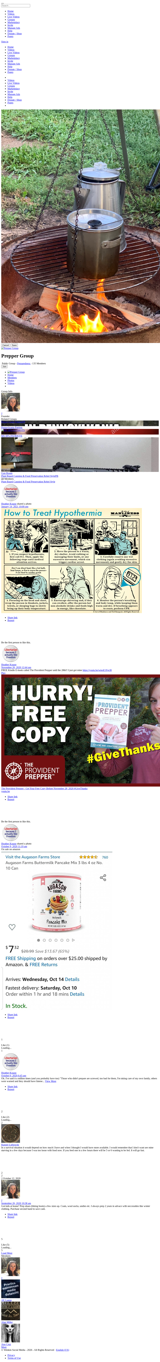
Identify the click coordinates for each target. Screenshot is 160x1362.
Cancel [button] (5, 345)
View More (50, 1081)
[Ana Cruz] (80, 1333)
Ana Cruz (6, 1344)
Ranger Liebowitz (10, 1144)
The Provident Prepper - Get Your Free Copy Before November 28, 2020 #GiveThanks (44, 788)
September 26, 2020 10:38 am (16, 1203)
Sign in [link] (4, 41)
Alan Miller (7, 1322)
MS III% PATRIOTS (11, 436)
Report (11, 620)
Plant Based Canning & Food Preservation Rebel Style (28, 481)
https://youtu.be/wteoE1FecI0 (97, 670)
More (4, 1347)
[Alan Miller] (80, 1311)
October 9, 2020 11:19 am (14, 846)
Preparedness (24, 363)
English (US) (62, 1350)
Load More (6, 1253)
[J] (80, 402)
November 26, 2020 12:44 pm (16, 667)
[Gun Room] (80, 453)
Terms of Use (14, 1358)
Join (4, 366)
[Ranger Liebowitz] (80, 1133)
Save (14, 345)
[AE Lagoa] (80, 1289)
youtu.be (5, 791)
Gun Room (6, 473)
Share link (13, 617)
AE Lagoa (6, 1300)
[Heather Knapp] (80, 492)
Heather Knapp (8, 503)
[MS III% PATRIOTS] (80, 430)
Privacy (11, 1355)
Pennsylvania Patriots (11, 427)
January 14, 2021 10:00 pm (14, 506)
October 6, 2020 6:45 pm (13, 1075)
